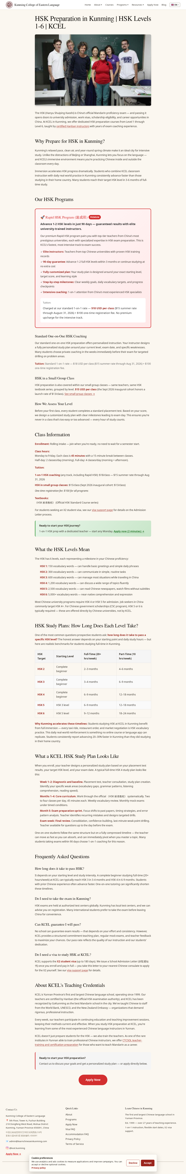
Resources (137, 4)
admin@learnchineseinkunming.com (28, 1141)
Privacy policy (39, 1167)
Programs (122, 4)
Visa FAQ (70, 1129)
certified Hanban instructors (72, 126)
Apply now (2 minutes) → (129, 531)
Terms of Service (75, 1144)
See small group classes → (80, 394)
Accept (148, 1163)
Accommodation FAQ (77, 1134)
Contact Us (11, 1109)
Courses (109, 4)
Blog (164, 4)
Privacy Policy (73, 1139)
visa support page (102, 510)
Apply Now (152, 4)
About (97, 4)
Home (88, 4)
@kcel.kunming (17, 1148)
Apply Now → (13, 1153)
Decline (133, 1163)
